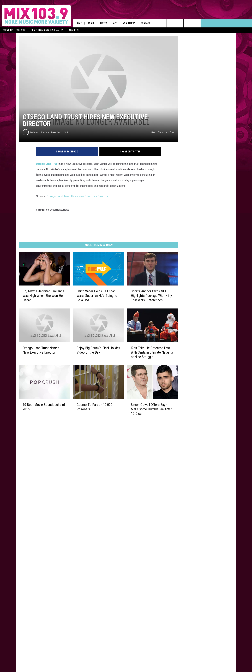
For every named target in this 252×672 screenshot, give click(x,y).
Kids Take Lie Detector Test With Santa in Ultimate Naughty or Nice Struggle (152, 352)
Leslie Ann (34, 132)
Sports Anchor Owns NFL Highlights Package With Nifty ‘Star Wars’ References (151, 295)
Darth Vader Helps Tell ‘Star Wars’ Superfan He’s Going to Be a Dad (97, 295)
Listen (103, 23)
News (66, 209)
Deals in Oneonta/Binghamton (47, 30)
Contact (145, 23)
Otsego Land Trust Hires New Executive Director (77, 196)
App (115, 23)
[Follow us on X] (196, 23)
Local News (56, 209)
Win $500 (21, 30)
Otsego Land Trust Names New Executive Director (41, 350)
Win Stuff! (129, 23)
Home (79, 23)
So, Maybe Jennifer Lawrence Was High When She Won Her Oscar (43, 295)
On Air (90, 23)
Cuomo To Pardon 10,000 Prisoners (94, 407)
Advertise (74, 30)
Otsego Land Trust (47, 163)
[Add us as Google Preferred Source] (170, 23)
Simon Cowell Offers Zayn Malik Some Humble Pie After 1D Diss (151, 409)
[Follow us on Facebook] (179, 23)
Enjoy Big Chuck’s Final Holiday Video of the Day (98, 350)
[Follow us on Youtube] (188, 23)
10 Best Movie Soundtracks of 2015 (44, 407)
